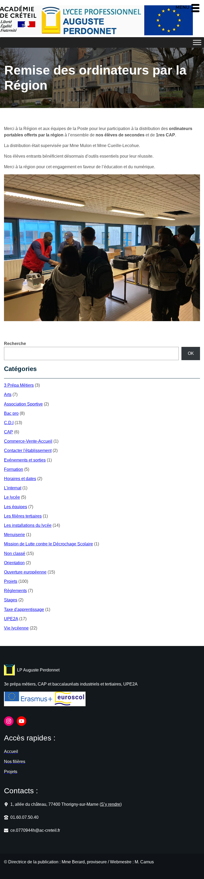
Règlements (15, 590)
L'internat (12, 488)
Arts (7, 394)
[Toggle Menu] (197, 42)
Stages (10, 600)
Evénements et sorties (25, 460)
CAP (8, 432)
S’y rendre (110, 804)
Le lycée (12, 497)
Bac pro (11, 413)
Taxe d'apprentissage (24, 609)
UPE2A (11, 619)
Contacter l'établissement (28, 450)
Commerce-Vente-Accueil (28, 441)
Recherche (15, 343)
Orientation (14, 563)
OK (191, 353)
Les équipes (15, 507)
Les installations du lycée (28, 525)
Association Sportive (23, 404)
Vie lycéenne (16, 628)
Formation (13, 469)
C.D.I (9, 422)
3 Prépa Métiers (19, 385)
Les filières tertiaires (23, 516)
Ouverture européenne (25, 572)
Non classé (14, 553)
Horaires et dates (20, 478)
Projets (10, 581)
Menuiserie (14, 534)
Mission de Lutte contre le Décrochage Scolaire (48, 544)
